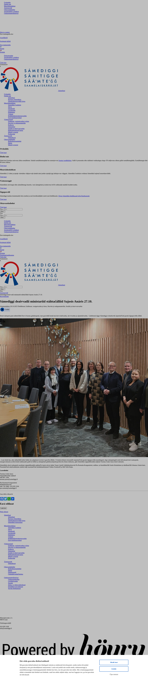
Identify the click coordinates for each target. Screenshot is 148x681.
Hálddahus (11, 112)
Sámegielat (11, 127)
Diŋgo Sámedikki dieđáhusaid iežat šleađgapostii (73, 196)
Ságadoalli (11, 108)
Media (10, 143)
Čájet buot (3, 153)
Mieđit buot (114, 662)
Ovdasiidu (7, 2)
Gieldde (113, 669)
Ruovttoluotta (4, 296)
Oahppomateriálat (13, 579)
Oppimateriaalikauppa (7, 255)
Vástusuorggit (8, 119)
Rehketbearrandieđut (14, 141)
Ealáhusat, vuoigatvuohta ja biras (18, 121)
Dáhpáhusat (12, 137)
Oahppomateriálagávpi (11, 13)
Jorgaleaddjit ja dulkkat (11, 11)
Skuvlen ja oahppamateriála (17, 123)
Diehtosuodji (12, 572)
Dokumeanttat (8, 56)
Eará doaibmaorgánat (15, 118)
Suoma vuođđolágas (65, 160)
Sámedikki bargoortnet (15, 522)
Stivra (10, 107)
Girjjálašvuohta (13, 581)
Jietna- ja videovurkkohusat (16, 585)
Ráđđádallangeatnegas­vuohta (17, 116)
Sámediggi (11, 98)
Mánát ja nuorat (13, 132)
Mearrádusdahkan (9, 6)
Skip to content (5, 32)
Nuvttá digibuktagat (14, 588)
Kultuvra (11, 125)
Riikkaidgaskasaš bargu (15, 130)
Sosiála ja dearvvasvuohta (16, 128)
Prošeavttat (11, 134)
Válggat (10, 114)
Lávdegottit (11, 110)
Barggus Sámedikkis (14, 99)
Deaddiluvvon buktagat (15, 587)
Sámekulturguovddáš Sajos (16, 101)
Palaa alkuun (4, 512)
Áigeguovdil (8, 8)
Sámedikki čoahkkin (14, 105)
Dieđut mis (7, 4)
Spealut (10, 583)
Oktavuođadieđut (9, 10)
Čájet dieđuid (114, 674)
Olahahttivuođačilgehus (15, 574)
